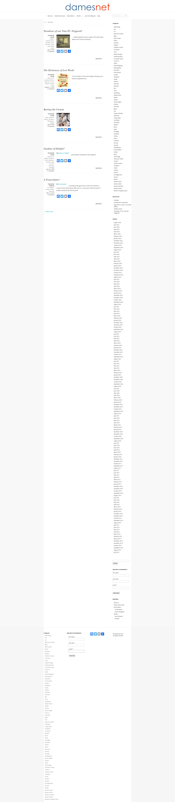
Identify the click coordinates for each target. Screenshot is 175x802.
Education (51, 160)
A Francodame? (52, 179)
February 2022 (118, 345)
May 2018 (116, 447)
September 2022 (118, 329)
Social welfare (117, 149)
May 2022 (116, 338)
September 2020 (118, 384)
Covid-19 (116, 61)
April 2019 (117, 422)
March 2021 (117, 370)
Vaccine (116, 177)
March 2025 (117, 261)
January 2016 (117, 511)
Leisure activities (51, 163)
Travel (115, 168)
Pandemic (116, 134)
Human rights (117, 102)
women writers (118, 188)
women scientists (118, 186)
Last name (115, 579)
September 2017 (118, 466)
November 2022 (118, 325)
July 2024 (116, 279)
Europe (48, 189)
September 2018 (118, 438)
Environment (117, 72)
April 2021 (117, 368)
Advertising (117, 27)
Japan (115, 109)
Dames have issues (60, 16)
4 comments (50, 126)
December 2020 (118, 377)
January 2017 (117, 484)
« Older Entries (49, 211)
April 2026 (117, 231)
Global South (117, 95)
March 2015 (117, 534)
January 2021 (117, 375)
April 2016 (117, 504)
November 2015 (118, 516)
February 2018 (118, 454)
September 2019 (118, 411)
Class (115, 52)
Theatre (52, 123)
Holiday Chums (118, 209)
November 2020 (118, 379)
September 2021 (118, 356)
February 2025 (118, 263)
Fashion (116, 81)
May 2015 (116, 529)
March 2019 (117, 425)
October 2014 (117, 545)
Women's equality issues (120, 190)
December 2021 (118, 350)
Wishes (116, 179)
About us (50, 16)
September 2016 (118, 493)
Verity (52, 37)
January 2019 (117, 429)
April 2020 (117, 395)
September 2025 (118, 247)
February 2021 (118, 372)
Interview (116, 106)
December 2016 (118, 486)
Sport (115, 154)
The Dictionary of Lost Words (59, 70)
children (52, 39)
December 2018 (118, 432)
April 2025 (117, 259)
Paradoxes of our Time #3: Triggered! (63, 31)
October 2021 (117, 354)
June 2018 (116, 445)
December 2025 (118, 240)
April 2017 (117, 477)
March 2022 (117, 343)
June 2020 (116, 391)
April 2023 (117, 313)
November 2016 (118, 488)
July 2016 (116, 497)
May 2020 (116, 393)
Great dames (71, 16)
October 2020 (117, 381)
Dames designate (119, 611)
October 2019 (117, 409)
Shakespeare (51, 121)
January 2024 (117, 293)
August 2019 (117, 413)
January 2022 (117, 347)
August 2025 (117, 250)
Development (117, 68)
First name (115, 572)
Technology (117, 156)
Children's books (118, 47)
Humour (116, 104)
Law (115, 111)
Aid (115, 29)
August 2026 (117, 222)
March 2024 (117, 288)
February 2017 (118, 482)
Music (115, 127)
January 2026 (117, 238)
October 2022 (117, 327)
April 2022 (117, 341)
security (116, 143)
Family (48, 162)
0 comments (50, 171)
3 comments (50, 89)
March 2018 (117, 452)
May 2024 (116, 284)
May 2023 (116, 311)
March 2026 (117, 234)
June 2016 (116, 500)
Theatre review (118, 163)
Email (115, 585)
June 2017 (116, 472)
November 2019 (118, 407)
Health (115, 97)
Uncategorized (118, 175)
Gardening (117, 93)
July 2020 (116, 388)
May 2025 (116, 256)
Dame (115, 63)
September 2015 (118, 520)
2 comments (50, 51)
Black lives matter (118, 33)
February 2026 (118, 236)
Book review (51, 78)
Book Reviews (119, 616)
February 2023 (118, 318)
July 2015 (116, 525)
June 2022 (116, 336)
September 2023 (118, 302)
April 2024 (117, 286)
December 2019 (118, 404)
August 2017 (117, 468)
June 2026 (116, 227)
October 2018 (117, 436)
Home (45, 22)
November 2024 (118, 270)
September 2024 (118, 275)
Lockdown (116, 120)
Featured (116, 84)
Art (48, 187)
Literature (47, 44)
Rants (52, 46)
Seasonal (116, 140)
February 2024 (118, 291)
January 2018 (117, 457)
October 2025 (117, 245)
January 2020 (117, 402)
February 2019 (118, 427)
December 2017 (118, 459)
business (116, 43)
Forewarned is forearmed (121, 202)
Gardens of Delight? (54, 148)
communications (50, 41)
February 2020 (118, 400)
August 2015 (117, 523)
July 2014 (116, 552)
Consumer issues (49, 42)
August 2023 (117, 304)
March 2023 (117, 316)
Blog (98, 16)
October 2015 (117, 518)
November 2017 (118, 461)
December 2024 (118, 268)
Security (116, 145)
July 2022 (116, 334)
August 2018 (117, 441)
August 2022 (117, 331)
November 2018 (118, 434)
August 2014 (117, 550)
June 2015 (116, 527)
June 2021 (116, 363)
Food (115, 90)
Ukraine (116, 170)
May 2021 (116, 366)
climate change (118, 54)
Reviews (117, 618)
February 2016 (118, 509)
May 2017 (116, 475)
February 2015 (118, 536)
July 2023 (116, 306)
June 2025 (116, 254)
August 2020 (117, 386)
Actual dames (118, 609)
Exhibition (116, 77)
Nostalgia (51, 167)
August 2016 (117, 495)
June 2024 (116, 281)
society (52, 48)
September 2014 (118, 548)
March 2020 (117, 397)
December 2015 (118, 513)
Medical (116, 124)
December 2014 (118, 541)
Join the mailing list (90, 16)
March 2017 (117, 479)
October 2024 (117, 272)
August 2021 (117, 359)
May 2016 (116, 502)
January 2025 (117, 265)
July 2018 (116, 443)
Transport (116, 165)
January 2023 (117, 320)
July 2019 (116, 416)
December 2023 (118, 295)
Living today (117, 118)
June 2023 (116, 309)
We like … (80, 16)
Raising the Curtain (54, 109)
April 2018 (117, 450)
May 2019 (116, 420)
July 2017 (116, 470)
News (115, 129)
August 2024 (117, 277)
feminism (47, 80)
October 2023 (117, 300)
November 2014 (118, 543)
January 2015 (117, 538)
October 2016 (117, 491)
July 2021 (116, 361)
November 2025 (118, 243)
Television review (118, 159)
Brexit (115, 40)
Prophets (116, 200)
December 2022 (118, 322)
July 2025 (116, 252)
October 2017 (117, 463)
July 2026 (116, 225)
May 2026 (116, 229)
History (52, 80)
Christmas (116, 49)
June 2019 (116, 418)
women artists (117, 181)
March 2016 (117, 507)
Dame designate (50, 117)
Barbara (51, 186)
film (115, 88)
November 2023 (118, 297)
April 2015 (117, 532)
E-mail (71, 649)
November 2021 (118, 352)
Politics (116, 136)
